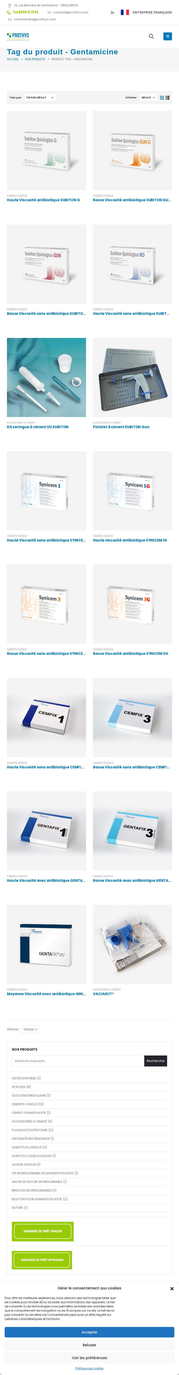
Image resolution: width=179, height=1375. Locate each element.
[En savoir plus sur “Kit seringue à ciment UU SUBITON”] (78, 345)
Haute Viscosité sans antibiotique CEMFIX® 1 (47, 767)
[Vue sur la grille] (162, 97)
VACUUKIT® (103, 993)
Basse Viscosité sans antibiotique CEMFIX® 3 (133, 767)
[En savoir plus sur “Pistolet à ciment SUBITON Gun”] (164, 345)
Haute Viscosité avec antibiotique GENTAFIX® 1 (49, 880)
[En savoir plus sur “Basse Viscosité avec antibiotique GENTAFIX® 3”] (164, 799)
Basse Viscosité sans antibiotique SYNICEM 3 (48, 653)
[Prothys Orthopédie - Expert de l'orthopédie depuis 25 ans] (20, 36)
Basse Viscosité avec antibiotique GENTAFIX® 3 (136, 880)
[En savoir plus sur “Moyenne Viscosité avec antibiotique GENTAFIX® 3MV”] (78, 912)
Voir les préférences (89, 1357)
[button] (172, 1288)
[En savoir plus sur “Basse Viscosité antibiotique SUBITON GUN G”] (164, 119)
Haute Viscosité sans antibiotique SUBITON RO (135, 313)
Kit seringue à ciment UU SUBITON (38, 426)
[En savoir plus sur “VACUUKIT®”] (164, 912)
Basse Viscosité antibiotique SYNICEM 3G (130, 653)
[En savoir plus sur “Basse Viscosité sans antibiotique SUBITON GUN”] (78, 232)
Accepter (90, 1332)
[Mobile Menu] (167, 36)
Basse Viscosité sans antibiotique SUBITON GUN (51, 313)
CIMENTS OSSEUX (17, 196)
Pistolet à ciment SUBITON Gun (121, 426)
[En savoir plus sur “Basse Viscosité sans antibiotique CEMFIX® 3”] (164, 686)
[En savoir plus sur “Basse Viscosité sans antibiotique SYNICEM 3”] (78, 572)
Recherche (156, 1061)
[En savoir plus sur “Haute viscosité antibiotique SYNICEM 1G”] (164, 459)
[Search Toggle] (151, 36)
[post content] (46, 150)
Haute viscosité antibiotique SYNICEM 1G (130, 540)
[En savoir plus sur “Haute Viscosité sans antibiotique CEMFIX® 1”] (78, 686)
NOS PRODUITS (24, 1049)
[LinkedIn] (112, 12)
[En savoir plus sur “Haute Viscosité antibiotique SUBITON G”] (78, 119)
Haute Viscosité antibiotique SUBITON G (43, 200)
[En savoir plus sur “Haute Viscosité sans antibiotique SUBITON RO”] (164, 232)
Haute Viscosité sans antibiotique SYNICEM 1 (47, 540)
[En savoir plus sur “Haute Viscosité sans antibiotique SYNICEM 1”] (78, 459)
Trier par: (15, 97)
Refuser (89, 1345)
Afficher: (131, 97)
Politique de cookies (89, 1368)
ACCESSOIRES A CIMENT (21, 422)
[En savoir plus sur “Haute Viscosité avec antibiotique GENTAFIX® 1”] (78, 799)
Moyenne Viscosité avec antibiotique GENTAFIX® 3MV (55, 993)
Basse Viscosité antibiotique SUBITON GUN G (134, 200)
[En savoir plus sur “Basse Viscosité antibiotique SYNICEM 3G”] (164, 572)
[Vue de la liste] (167, 97)
